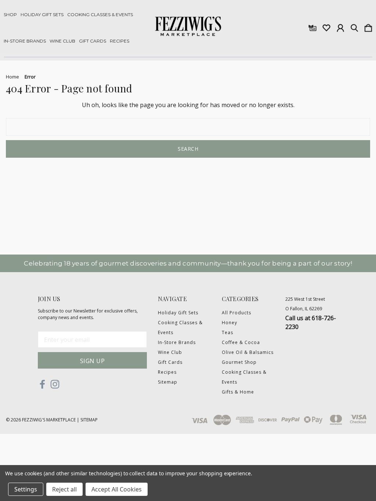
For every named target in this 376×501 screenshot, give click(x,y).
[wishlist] (326, 26)
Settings (25, 489)
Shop (10, 14)
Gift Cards (92, 41)
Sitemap (167, 382)
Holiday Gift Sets (42, 14)
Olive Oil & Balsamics (248, 352)
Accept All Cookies (116, 489)
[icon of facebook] (42, 384)
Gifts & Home (238, 392)
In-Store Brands (25, 41)
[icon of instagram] (54, 384)
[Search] (354, 26)
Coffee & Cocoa (241, 342)
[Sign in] (340, 26)
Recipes (119, 41)
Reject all (64, 489)
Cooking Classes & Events (100, 14)
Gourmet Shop (239, 362)
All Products (236, 313)
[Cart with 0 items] (368, 26)
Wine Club (62, 41)
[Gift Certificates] (312, 26)
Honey (229, 322)
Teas (227, 332)
